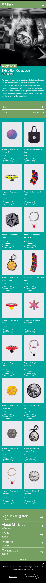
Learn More (13, 577)
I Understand (30, 577)
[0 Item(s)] (38, 4)
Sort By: (5, 112)
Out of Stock (30, 459)
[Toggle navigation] (42, 4)
